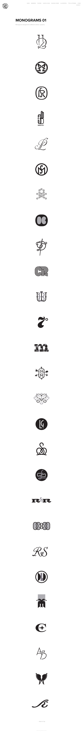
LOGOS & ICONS (46, 3)
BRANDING (33, 3)
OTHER (79, 3)
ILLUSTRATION (63, 3)
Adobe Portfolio (44, 730)
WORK (28, 3)
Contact (78, 5)
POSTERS (39, 3)
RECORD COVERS (55, 3)
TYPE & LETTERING (72, 3)
